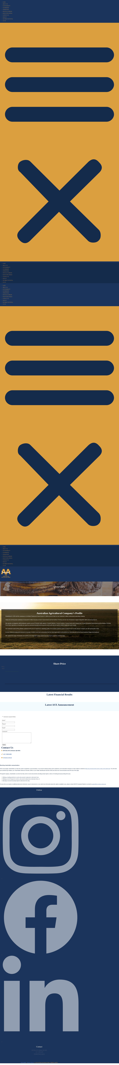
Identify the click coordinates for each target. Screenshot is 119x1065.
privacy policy (30, 1062)
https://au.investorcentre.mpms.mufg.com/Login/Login (97, 768)
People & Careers (7, 11)
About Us (5, 4)
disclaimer (23, 1062)
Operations (6, 9)
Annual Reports (15, 582)
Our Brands (6, 7)
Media (32, 582)
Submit (4, 744)
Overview (2, 582)
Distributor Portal (8, 19)
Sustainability (6, 5)
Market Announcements (25, 582)
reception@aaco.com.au (39, 1053)
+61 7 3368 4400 (7, 754)
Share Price (8, 582)
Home (4, 2)
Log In (4, 20)
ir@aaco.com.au (7, 757)
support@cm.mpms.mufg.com (99, 784)
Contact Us (6, 15)
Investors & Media (7, 13)
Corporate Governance (40, 582)
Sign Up (5, 17)
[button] (59, 142)
